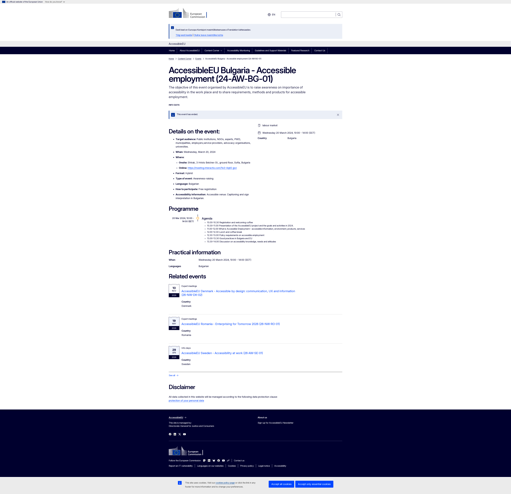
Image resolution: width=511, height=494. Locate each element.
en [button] (273, 14)
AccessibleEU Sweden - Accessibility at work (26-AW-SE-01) (222, 353)
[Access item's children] (222, 50)
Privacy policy (247, 466)
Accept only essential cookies (314, 484)
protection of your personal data (186, 400)
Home (172, 50)
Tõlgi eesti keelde (184, 35)
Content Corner (212, 50)
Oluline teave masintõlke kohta (208, 35)
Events (198, 59)
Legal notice (264, 466)
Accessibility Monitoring (238, 50)
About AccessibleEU (190, 50)
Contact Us (319, 50)
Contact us (239, 460)
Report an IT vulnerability (181, 466)
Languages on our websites (210, 466)
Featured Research (300, 50)
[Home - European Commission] (190, 13)
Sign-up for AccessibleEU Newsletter (275, 422)
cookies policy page (225, 482)
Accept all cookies (281, 484)
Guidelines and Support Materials (270, 50)
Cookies (232, 466)
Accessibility (280, 466)
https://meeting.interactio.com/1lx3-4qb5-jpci (212, 167)
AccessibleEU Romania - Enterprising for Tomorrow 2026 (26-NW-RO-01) (231, 324)
